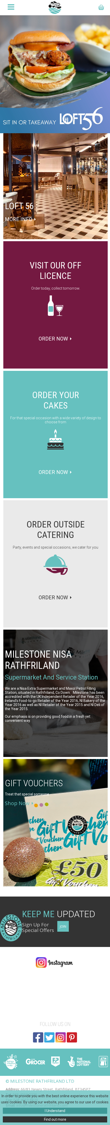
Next (101, 74)
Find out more (55, 1119)
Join (63, 926)
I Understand (55, 1111)
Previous (8, 74)
